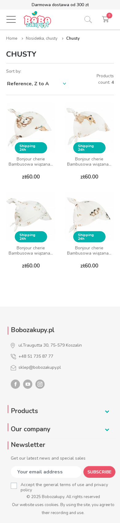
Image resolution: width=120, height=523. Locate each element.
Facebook (15, 384)
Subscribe (99, 472)
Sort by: (13, 71)
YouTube (27, 384)
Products (24, 411)
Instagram (40, 384)
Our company (30, 429)
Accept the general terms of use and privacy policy (64, 487)
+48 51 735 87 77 (35, 356)
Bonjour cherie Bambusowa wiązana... (31, 161)
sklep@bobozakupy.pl (39, 367)
